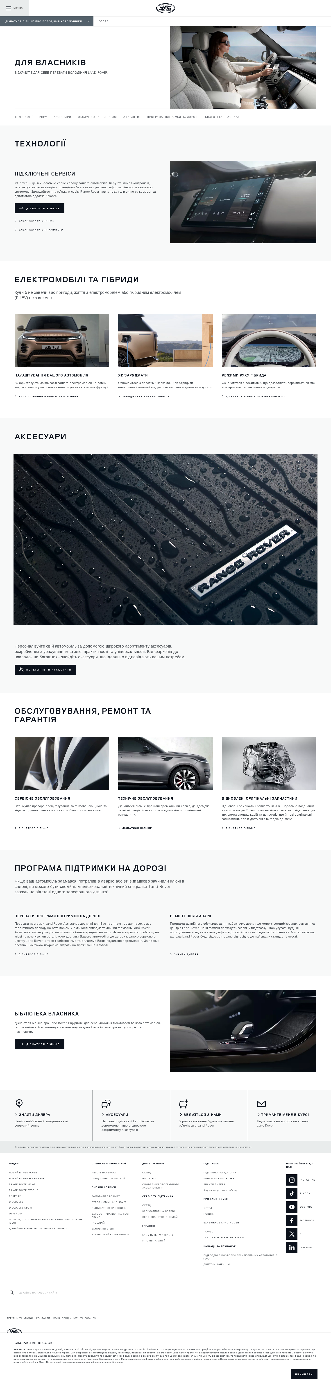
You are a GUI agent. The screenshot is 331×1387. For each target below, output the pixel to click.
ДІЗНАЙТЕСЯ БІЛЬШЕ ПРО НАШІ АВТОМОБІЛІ (38, 1228)
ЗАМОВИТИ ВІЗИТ (103, 1228)
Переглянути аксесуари (48, 669)
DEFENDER (16, 1213)
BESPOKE (15, 1196)
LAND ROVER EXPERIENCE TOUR (224, 1237)
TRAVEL (208, 1231)
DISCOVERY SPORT (20, 1207)
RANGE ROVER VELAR (22, 1184)
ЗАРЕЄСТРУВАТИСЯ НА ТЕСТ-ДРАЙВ (111, 1215)
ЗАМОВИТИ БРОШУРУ (106, 1196)
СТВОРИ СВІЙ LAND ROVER (109, 1202)
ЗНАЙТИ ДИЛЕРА (214, 1184)
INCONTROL (149, 1178)
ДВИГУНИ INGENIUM (217, 1264)
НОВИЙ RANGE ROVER (23, 1172)
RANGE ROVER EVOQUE (23, 1190)
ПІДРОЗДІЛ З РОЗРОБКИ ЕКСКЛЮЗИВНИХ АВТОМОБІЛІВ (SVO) (46, 1221)
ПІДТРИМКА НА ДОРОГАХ (220, 1172)
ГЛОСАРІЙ (98, 1222)
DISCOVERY (16, 1201)
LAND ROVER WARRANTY (158, 1234)
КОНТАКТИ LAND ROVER (219, 1178)
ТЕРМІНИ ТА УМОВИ (20, 1318)
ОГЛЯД (146, 1172)
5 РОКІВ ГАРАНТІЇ (153, 1240)
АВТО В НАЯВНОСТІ (105, 1172)
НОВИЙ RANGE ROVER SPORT (27, 1178)
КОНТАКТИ (43, 1318)
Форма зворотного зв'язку (220, 1190)
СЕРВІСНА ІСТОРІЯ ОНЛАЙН (160, 1216)
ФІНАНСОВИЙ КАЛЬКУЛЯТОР (110, 1234)
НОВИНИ (209, 1213)
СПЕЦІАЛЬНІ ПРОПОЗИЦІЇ (108, 1178)
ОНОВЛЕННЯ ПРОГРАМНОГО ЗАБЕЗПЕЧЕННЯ (160, 1186)
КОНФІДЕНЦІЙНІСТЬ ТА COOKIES (74, 1318)
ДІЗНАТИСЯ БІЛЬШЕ (43, 208)
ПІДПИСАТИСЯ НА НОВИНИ (109, 1207)
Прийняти (304, 1374)
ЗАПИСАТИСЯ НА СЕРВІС (158, 1211)
